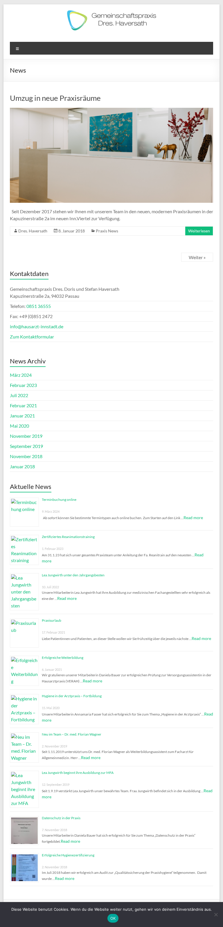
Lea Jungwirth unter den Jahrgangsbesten (73, 575)
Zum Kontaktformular (32, 336)
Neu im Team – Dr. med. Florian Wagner (71, 734)
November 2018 (26, 456)
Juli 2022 (19, 395)
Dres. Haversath (32, 230)
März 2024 (21, 375)
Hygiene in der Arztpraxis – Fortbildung (72, 696)
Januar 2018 (22, 466)
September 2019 (26, 446)
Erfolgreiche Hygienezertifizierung (68, 855)
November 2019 (26, 436)
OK (113, 918)
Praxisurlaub (51, 620)
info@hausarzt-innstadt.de (36, 326)
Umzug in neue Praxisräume (55, 98)
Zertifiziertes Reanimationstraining (68, 537)
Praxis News (107, 230)
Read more (193, 517)
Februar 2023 (23, 385)
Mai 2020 (19, 425)
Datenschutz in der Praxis (61, 818)
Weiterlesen (199, 230)
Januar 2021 (22, 415)
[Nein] (216, 914)
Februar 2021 (23, 405)
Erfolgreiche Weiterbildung (62, 657)
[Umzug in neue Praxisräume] (111, 110)
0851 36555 (38, 306)
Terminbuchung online (59, 499)
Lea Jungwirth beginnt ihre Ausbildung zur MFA (78, 772)
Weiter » (197, 257)
